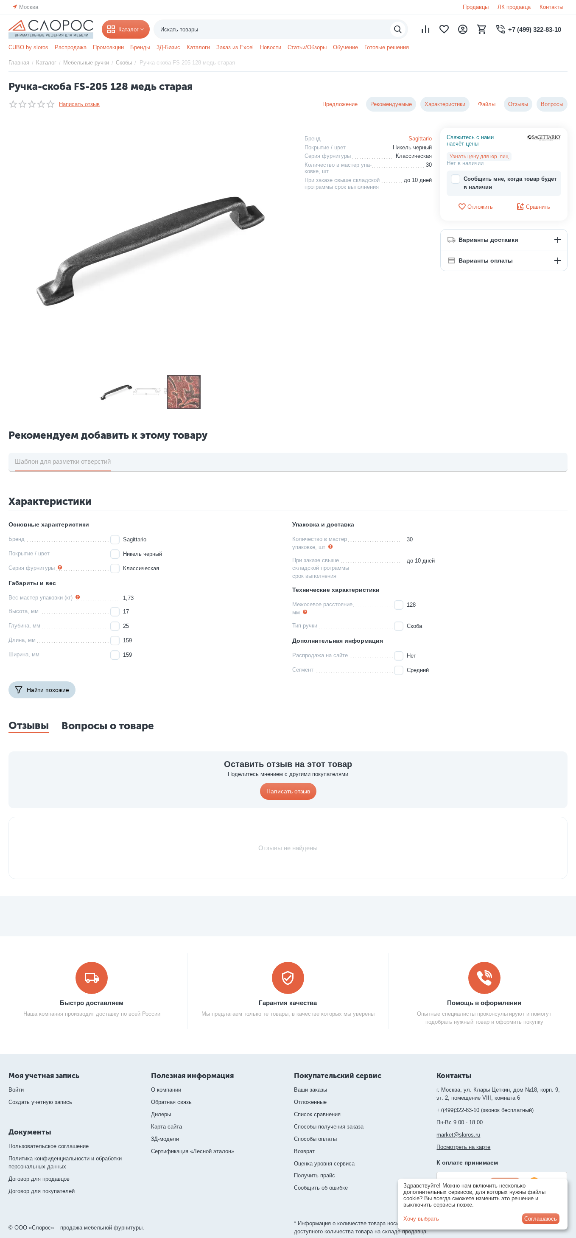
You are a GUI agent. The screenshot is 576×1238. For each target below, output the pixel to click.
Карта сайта (166, 1126)
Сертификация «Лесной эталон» (192, 1151)
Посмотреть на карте (463, 1147)
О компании (166, 1090)
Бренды (140, 47)
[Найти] (397, 29)
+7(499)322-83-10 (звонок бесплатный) (485, 1110)
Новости (270, 47)
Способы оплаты (315, 1139)
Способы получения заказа (328, 1126)
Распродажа (71, 47)
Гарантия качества (288, 1002)
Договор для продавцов (39, 1179)
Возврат (304, 1151)
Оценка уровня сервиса (324, 1163)
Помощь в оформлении (484, 1002)
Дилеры (161, 1114)
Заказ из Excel (235, 47)
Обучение (345, 47)
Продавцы (476, 7)
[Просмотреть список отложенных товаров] (444, 29)
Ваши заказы (310, 1090)
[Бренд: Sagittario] (544, 137)
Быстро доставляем (91, 1002)
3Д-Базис (168, 47)
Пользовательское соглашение (48, 1146)
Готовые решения (386, 47)
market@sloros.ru (458, 1135)
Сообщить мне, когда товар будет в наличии (510, 183)
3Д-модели (165, 1139)
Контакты (551, 7)
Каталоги (198, 47)
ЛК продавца (514, 7)
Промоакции (108, 47)
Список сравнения (317, 1114)
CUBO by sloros (28, 47)
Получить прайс (314, 1175)
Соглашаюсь (540, 1219)
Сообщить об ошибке (321, 1188)
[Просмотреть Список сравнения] (425, 29)
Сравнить (538, 207)
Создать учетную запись (40, 1102)
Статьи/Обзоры (307, 47)
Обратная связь (171, 1102)
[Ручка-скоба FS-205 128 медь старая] (150, 249)
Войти (16, 1090)
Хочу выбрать (421, 1219)
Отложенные (310, 1102)
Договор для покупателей (41, 1191)
